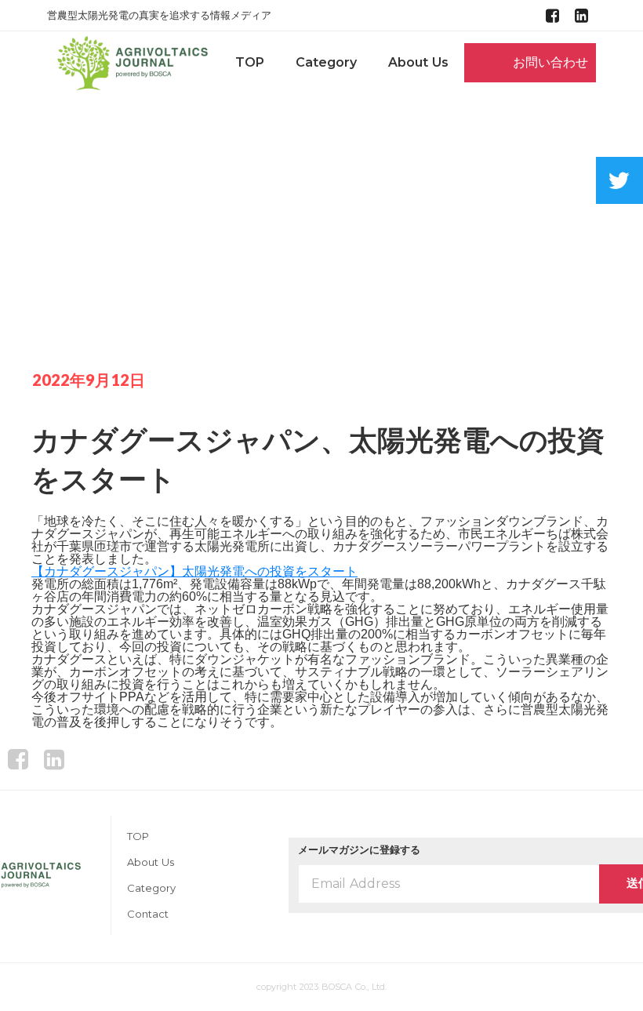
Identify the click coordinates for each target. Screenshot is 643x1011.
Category (326, 62)
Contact (148, 914)
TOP (249, 62)
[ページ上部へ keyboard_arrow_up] (321, 759)
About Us (418, 62)
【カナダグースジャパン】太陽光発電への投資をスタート (194, 571)
